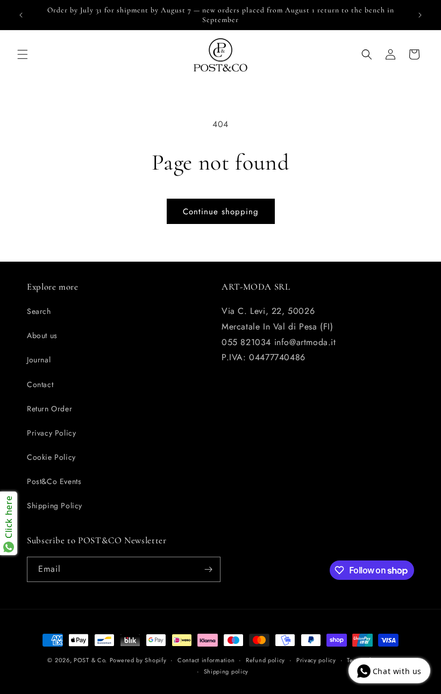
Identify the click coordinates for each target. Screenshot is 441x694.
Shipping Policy (54, 505)
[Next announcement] (420, 15)
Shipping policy (226, 671)
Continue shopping (221, 212)
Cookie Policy (51, 457)
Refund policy (265, 660)
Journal (39, 359)
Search (39, 311)
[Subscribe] (208, 569)
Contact (40, 384)
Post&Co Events (54, 481)
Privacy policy (316, 660)
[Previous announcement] (21, 15)
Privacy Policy (51, 432)
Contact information (205, 660)
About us (42, 335)
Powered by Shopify (138, 660)
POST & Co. (90, 660)
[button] (22, 54)
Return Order (49, 408)
